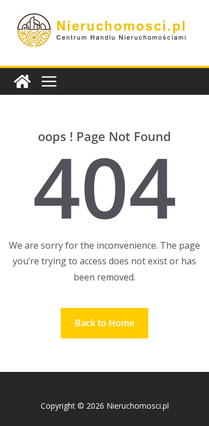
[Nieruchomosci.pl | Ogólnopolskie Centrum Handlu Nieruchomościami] (22, 81)
